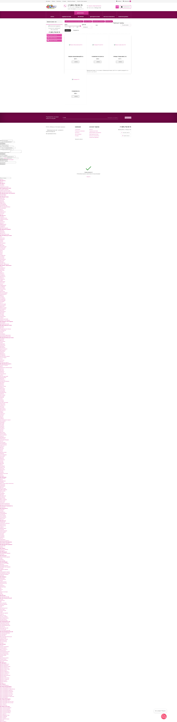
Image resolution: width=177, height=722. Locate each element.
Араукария (2, 578)
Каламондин (3, 545)
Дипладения (2, 350)
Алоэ (1, 236)
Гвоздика (2, 427)
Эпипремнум (3, 259)
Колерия (2, 415)
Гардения (2, 426)
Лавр (1, 593)
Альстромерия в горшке (5, 419)
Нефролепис (2, 203)
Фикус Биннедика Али (5, 700)
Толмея (1, 290)
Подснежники (3, 373)
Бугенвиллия (3, 410)
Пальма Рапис (3, 655)
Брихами (2, 463)
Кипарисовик (3, 586)
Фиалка (1, 361)
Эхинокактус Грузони (4, 523)
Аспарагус (2, 256)
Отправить (2, 143)
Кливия (1, 412)
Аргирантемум (3, 452)
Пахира (1, 568)
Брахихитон (2, 276)
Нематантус (2, 438)
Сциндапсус (2, 267)
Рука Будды (2, 560)
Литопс (1, 538)
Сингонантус (3, 305)
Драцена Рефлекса (4, 671)
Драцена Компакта (4, 667)
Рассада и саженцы (4, 189)
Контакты (59, 1)
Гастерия (2, 315)
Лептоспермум (3, 434)
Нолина (1, 645)
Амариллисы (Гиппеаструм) (6, 367)
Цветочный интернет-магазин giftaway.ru (73, 21)
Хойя (1, 271)
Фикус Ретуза (3, 615)
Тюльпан (2, 372)
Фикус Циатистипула (4, 719)
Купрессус (2, 585)
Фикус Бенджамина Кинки (5, 687)
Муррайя (2, 378)
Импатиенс (2, 432)
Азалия (1, 332)
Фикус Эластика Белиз (5, 709)
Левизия (2, 397)
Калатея (2, 210)
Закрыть (88, 176)
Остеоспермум (3, 454)
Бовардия (2, 422)
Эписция (2, 314)
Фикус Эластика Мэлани (5, 710)
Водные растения (4, 473)
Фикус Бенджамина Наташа (6, 692)
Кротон (1, 214)
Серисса (2, 614)
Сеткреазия (2, 248)
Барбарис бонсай (4, 639)
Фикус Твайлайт (3, 716)
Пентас (1, 441)
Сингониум (2, 287)
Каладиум (2, 301)
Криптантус (2, 518)
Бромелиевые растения (5, 336)
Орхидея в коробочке (5, 503)
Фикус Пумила (3, 717)
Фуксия (1, 416)
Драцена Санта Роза (4, 677)
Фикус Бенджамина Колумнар (6, 691)
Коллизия (2, 213)
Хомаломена (3, 311)
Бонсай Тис (2, 626)
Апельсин (2, 554)
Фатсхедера (2, 243)
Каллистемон (3, 433)
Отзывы (64, 1)
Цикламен (2, 382)
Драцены (2, 661)
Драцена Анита (3, 670)
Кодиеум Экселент (4, 219)
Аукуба (1, 244)
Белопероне (2, 421)
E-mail (1, 149)
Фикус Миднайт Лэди (4, 715)
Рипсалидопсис (3, 443)
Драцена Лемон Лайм (5, 669)
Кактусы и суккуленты (94, 135)
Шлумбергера (3, 392)
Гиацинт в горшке (4, 365)
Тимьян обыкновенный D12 (75, 56)
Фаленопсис (2, 478)
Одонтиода (2, 500)
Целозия (2, 457)
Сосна (1, 584)
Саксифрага (2, 286)
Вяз (1, 601)
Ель (1, 588)
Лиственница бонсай (4, 624)
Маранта (2, 272)
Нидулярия (2, 343)
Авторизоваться (3, 159)
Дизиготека (2, 233)
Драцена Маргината (4, 664)
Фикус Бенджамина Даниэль (6, 690)
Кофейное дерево (4, 569)
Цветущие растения (93, 134)
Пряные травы (109, 21)
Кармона (2, 605)
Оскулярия (2, 466)
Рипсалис (2, 533)
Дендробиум (3, 481)
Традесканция (3, 246)
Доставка (48, 1)
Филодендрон (3, 194)
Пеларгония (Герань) (4, 381)
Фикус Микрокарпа (4, 618)
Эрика (1, 464)
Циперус (2, 261)
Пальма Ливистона (4, 654)
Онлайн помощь (53, 37)
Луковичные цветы (4, 362)
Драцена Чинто (3, 680)
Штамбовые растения (5, 573)
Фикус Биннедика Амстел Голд (6, 701)
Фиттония (2, 260)
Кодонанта (2, 413)
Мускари (2, 370)
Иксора (1, 431)
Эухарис (2, 462)
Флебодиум (2, 281)
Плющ (1, 266)
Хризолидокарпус (4, 660)
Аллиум (1, 461)
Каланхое (2, 331)
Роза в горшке (3, 357)
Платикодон (2, 442)
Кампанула (2, 351)
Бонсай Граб (2, 635)
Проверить (2, 164)
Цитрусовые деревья (4, 543)
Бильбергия (2, 347)
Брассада (2, 423)
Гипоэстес (2, 282)
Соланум (2, 401)
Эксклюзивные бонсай (5, 630)
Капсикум (2, 396)
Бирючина (2, 600)
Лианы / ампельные (4, 264)
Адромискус (2, 512)
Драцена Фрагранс (4, 665)
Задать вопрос (127, 135)
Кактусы (2, 519)
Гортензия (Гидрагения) (5, 335)
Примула (2, 383)
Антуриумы (2, 334)
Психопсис (2, 502)
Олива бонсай (3, 638)
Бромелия (2, 346)
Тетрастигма (3, 289)
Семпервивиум (3, 513)
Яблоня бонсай (3, 640)
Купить (76, 61)
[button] (164, 716)
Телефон (2, 142)
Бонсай (1, 594)
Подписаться (128, 117)
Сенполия (2, 360)
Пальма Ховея (3, 659)
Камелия (2, 393)
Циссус (1, 209)
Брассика (2, 310)
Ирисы (1, 366)
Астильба (2, 407)
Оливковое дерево (4, 574)
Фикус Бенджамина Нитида (6, 695)
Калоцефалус (3, 309)
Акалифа (2, 424)
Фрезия (1, 447)
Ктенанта (2, 274)
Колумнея (2, 269)
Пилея (1, 250)
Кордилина (2, 279)
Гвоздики (2, 184)
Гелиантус (2, 428)
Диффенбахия (3, 224)
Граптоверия (3, 515)
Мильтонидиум (3, 499)
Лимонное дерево (4, 549)
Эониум (1, 510)
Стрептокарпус (3, 444)
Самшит (2, 317)
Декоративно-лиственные (98, 21)
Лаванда (2, 453)
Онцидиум (2, 493)
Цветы (1, 182)
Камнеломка (3, 316)
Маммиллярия (3, 528)
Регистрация (10, 159)
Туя (0, 590)
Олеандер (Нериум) (4, 439)
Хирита (1, 411)
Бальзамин (2, 456)
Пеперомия (2, 391)
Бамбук (1, 220)
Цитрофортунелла (4, 565)
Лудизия (2, 436)
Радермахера (3, 285)
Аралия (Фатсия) (3, 205)
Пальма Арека (3, 647)
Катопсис (2, 468)
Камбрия (2, 482)
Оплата (53, 1)
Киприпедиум (3, 377)
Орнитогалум (3, 386)
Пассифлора (2, 355)
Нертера (2, 385)
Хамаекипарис (3, 581)
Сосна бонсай (3, 629)
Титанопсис (2, 514)
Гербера (2, 418)
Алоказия (2, 258)
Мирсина (2, 720)
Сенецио (2, 296)
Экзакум (2, 448)
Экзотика (2, 185)
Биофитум (2, 239)
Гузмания (2, 339)
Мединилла (2, 353)
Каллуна (2, 400)
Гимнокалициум (3, 530)
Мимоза (2, 295)
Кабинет (119, 1)
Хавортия (2, 509)
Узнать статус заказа (82, 1)
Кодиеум (2, 216)
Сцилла (1, 375)
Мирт (1, 570)
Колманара (2, 484)
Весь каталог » (3, 721)
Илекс (1, 254)
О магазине (77, 129)
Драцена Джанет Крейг (5, 666)
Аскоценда (2, 497)
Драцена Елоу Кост (4, 674)
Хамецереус (2, 539)
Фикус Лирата (3, 704)
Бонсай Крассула (3, 608)
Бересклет (2, 306)
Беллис (1, 449)
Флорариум (2, 322)
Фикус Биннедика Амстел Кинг (6, 702)
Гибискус (2, 387)
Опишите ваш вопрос (5, 152)
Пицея (1, 580)
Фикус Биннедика (4, 697)
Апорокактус (3, 524)
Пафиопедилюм (3, 489)
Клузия (1, 241)
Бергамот (2, 564)
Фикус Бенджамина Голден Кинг (7, 696)
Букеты (91, 129)
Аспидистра (2, 263)
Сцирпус (2, 527)
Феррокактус (3, 525)
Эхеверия (2, 535)
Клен (1, 606)
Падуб (1, 611)
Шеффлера (2, 226)
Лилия (1, 451)
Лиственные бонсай (4, 596)
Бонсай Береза (3, 634)
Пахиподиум (3, 532)
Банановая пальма (4, 657)
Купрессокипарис (4, 591)
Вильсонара (2, 491)
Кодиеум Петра (3, 218)
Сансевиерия (3, 208)
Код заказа (2, 162)
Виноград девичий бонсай (6, 636)
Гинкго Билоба (3, 603)
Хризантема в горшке (5, 356)
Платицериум (3, 204)
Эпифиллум (2, 522)
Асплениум (2, 199)
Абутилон (2, 406)
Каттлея (2, 492)
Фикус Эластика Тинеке (5, 712)
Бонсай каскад (3, 619)
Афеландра (2, 388)
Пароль (3, 158)
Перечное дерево (4, 613)
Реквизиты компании (80, 131)
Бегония (2, 327)
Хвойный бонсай (3, 620)
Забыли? (5, 158)
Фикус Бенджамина (4, 685)
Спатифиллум (3, 330)
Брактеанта (2, 408)
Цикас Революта (3, 649)
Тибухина (2, 446)
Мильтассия (2, 498)
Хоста (1, 302)
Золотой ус (2, 238)
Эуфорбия (2, 537)
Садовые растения (93, 131)
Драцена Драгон (3, 681)
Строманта (2, 275)
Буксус (1, 251)
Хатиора (2, 534)
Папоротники (3, 195)
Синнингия (2, 459)
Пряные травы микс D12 (119, 56)
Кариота (2, 277)
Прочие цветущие (4, 376)
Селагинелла (3, 579)
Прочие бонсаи (3, 641)
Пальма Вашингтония (5, 651)
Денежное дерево (4, 228)
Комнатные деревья (94, 137)
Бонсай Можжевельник (5, 625)
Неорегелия (2, 345)
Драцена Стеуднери (4, 679)
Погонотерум (3, 304)
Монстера (2, 270)
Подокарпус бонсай (4, 623)
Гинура (1, 240)
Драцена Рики (3, 676)
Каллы (1, 398)
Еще (97, 25)
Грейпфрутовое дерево (5, 567)
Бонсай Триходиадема (5, 633)
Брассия (2, 487)
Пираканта (2, 469)
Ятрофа (1, 471)
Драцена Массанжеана (5, 675)
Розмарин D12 (76, 91)
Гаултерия (2, 249)
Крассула (2, 230)
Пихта (1, 589)
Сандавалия (2, 299)
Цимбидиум (2, 486)
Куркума (2, 352)
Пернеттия (2, 467)
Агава (1, 253)
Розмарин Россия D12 (98, 56)
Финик (1, 656)
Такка (1, 358)
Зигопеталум (3, 488)
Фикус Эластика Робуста (5, 711)
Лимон (1, 547)
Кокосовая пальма (4, 652)
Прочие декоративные (5, 206)
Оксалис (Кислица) (4, 402)
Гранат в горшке (3, 348)
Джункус (2, 223)
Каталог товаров (87, 21)
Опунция (2, 529)
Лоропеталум (3, 610)
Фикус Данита (3, 714)
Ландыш (2, 472)
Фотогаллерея (78, 134)
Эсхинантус (2, 380)
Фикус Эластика (3, 705)
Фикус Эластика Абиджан (5, 707)
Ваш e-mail (2, 156)
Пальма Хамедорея (4, 646)
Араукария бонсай (4, 628)
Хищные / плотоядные (5, 320)
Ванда (1, 479)
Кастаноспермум (3, 292)
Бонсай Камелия (3, 604)
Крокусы (2, 368)
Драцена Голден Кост (4, 672)
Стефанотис (2, 405)
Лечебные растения (4, 234)
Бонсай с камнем (3, 616)
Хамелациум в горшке (5, 571)
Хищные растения (4, 319)
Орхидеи (2, 476)
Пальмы (2, 643)
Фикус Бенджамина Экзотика (6, 694)
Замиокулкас (3, 211)
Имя (1, 140)
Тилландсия (2, 341)
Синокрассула (3, 517)
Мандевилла (3, 437)
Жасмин (1, 429)
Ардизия (2, 458)
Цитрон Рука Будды (4, 563)
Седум (1, 280)
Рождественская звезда (5, 329)
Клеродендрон (3, 294)
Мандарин (2, 550)
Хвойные (2, 575)
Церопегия (2, 291)
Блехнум (2, 200)
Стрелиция (2, 390)
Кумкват (2, 559)
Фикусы (1, 682)
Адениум (2, 326)
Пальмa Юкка (3, 650)
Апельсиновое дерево (5, 557)
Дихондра (2, 245)
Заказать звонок (53, 35)
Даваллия (2, 201)
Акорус (1, 284)
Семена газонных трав (5, 190)
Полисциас (2, 231)
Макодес (2, 494)
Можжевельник (3, 583)
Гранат (1, 474)
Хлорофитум (2, 225)
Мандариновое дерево (5, 553)
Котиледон (2, 297)
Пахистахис (2, 403)
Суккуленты (2, 507)
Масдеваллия (3, 495)
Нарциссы (2, 371)
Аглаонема (2, 221)
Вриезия (2, 340)
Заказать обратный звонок (94, 6)
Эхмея (1, 342)
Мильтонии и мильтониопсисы (7, 483)
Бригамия (2, 312)
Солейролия (2, 255)
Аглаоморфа (2, 300)
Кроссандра (2, 395)
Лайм (1, 558)
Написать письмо (53, 40)
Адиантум (2, 198)
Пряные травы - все (51, 21)
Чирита (1, 417)
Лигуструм (2, 609)
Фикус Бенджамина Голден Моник (7, 689)
